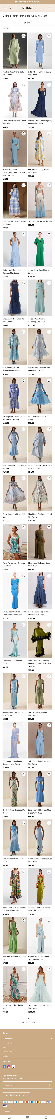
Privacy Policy (7, 1052)
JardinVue (10, 1111)
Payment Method (8, 1043)
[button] (5, 7)
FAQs (4, 1047)
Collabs (5, 1056)
